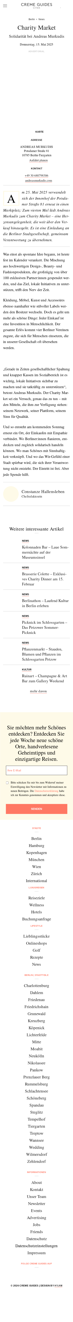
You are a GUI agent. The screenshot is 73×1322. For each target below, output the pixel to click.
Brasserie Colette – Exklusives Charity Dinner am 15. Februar (44, 579)
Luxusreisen (36, 887)
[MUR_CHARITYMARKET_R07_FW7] (21, 358)
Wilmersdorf (36, 1154)
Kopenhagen (36, 852)
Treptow (36, 1133)
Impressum (36, 1252)
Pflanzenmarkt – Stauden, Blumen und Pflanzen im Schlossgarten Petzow (42, 654)
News (36, 964)
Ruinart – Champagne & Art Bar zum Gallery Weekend (44, 678)
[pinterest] (41, 1274)
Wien (36, 866)
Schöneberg (36, 1098)
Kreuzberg (36, 1020)
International (36, 880)
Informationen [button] (36, 1172)
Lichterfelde (37, 1034)
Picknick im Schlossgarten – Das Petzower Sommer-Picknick (44, 627)
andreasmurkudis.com (38, 180)
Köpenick (37, 1027)
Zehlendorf (36, 1161)
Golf (36, 950)
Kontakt (36, 1189)
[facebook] (21, 1274)
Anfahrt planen (38, 160)
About (36, 1182)
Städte (36, 828)
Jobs (36, 1224)
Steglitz (36, 1112)
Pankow (36, 1070)
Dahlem (36, 992)
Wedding (36, 1147)
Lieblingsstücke (36, 936)
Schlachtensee (36, 1091)
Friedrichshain (36, 1006)
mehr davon (38, 691)
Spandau (36, 1105)
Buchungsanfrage (36, 919)
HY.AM (58, 1285)
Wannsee (36, 1140)
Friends (36, 1231)
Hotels (36, 912)
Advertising (36, 1217)
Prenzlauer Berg (36, 1077)
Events (36, 1210)
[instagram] (31, 1274)
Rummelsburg (36, 1084)
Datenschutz (36, 1238)
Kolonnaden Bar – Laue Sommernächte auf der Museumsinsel (45, 552)
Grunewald (37, 1013)
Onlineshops (36, 943)
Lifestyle (37, 926)
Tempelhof (36, 1119)
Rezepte (36, 957)
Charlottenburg (36, 985)
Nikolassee (36, 1063)
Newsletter (36, 1203)
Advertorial (36, 51)
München (36, 859)
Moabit (37, 1048)
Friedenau (36, 999)
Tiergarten (36, 1126)
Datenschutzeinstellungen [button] (36, 1245)
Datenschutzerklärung (46, 791)
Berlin (36, 838)
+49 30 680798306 (36, 175)
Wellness (36, 905)
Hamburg (36, 845)
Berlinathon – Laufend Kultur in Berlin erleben (45, 603)
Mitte (36, 1041)
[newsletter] (51, 1274)
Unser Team (36, 1196)
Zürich (36, 873)
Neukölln (36, 1055)
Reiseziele (36, 897)
